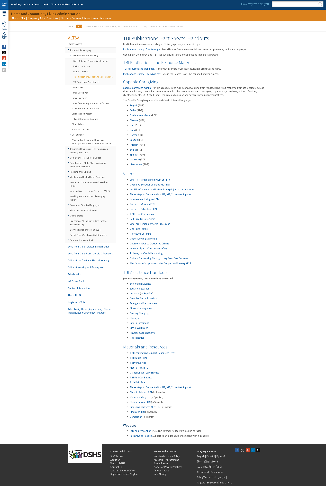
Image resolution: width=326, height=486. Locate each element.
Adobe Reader (161, 463)
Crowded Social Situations (144, 298)
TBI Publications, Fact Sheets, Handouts (93, 76)
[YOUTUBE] (4, 58)
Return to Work (81, 71)
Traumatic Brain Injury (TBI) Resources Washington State (89, 150)
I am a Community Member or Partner (90, 103)
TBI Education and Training (135, 26)
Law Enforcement (139, 323)
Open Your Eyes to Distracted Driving (149, 243)
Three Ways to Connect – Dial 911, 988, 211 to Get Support (160, 194)
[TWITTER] (4, 52)
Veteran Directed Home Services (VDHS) (90, 191)
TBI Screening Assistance (86, 82)
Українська (217, 472)
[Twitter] (242, 450)
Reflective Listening (141, 233)
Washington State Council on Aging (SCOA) (87, 198)
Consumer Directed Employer (85, 205)
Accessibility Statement (166, 459)
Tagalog (201, 482)
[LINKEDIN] (4, 64)
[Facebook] (237, 450)
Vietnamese (136, 164)
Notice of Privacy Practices (168, 467)
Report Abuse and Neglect (124, 474)
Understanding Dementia (143, 238)
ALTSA (73, 38)
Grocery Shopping (139, 313)
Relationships (137, 337)
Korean (134, 135)
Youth (133, 288)
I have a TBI (77, 87)
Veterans (135, 293)
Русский (220, 456)
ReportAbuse (4, 38)
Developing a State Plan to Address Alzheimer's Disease (88, 164)
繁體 (206, 461)
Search (320, 4)
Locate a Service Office (122, 470)
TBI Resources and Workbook (139, 68)
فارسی (221, 477)
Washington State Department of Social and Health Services (47, 4)
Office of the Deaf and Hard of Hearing (88, 260)
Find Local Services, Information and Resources (86, 18)
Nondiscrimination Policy (167, 456)
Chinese (134, 120)
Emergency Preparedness (143, 303)
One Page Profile (139, 228)
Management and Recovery (85, 108)
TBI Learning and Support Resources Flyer (152, 353)
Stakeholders (91, 26)
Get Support (78, 134)
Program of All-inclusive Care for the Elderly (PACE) (88, 222)
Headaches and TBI (140, 402)
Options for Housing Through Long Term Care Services (159, 258)
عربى (200, 466)
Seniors (134, 283)
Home (70, 26)
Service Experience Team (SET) (85, 229)
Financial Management (141, 308)
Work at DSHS (117, 463)
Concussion (136, 416)
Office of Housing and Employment (86, 267)
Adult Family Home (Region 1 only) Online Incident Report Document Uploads (89, 310)
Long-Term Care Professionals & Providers (90, 253)
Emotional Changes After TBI (145, 407)
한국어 (214, 461)
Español (210, 456)
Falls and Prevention (140, 430)
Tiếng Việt (202, 477)
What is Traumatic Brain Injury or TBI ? (150, 179)
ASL (230, 482)
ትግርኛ (223, 482)
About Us (115, 459)
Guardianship (76, 215)
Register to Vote (77, 302)
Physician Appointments (143, 332)
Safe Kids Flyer (138, 382)
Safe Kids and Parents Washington (90, 61)
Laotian (134, 139)
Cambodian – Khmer (140, 115)
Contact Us (116, 467)
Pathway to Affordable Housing (146, 253)
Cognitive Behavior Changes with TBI (150, 184)
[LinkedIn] (253, 450)
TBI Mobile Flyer (138, 357)
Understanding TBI (140, 397)
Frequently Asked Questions (43, 18)
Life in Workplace (139, 327)
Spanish (134, 154)
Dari (132, 125)
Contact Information (79, 288)
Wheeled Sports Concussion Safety (148, 248)
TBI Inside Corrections (142, 214)
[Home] (4, 5)
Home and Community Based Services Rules (89, 184)
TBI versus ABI (138, 362)
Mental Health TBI (139, 367)
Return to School (81, 66)
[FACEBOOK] (4, 47)
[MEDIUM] (4, 70)
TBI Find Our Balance (141, 377)
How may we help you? (255, 4)
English (134, 105)
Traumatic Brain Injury (110, 26)
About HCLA (18, 18)
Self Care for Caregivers (142, 219)
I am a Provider (79, 97)
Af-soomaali (203, 472)
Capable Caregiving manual (137, 87)
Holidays (134, 318)
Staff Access (116, 456)
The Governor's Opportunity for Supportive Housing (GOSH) (161, 263)
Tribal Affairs (74, 274)
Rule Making (160, 474)
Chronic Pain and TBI (141, 392)
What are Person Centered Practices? (150, 223)
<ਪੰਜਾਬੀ (218, 466)
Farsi (132, 130)
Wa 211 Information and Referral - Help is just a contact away (162, 189)
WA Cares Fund (76, 281)
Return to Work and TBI (142, 204)
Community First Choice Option (85, 157)
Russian (134, 144)
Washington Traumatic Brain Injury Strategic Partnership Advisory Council (91, 141)
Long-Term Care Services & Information (89, 246)
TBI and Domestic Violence (85, 118)
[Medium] (258, 450)
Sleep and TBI (137, 411)
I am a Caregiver (80, 92)
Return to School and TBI (143, 209)
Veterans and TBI (80, 129)
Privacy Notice (161, 470)
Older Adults (78, 124)
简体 (199, 461)
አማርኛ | (213, 477)
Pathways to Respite (141, 435)
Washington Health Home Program (87, 177)
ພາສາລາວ (212, 482)
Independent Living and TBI (145, 199)
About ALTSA (74, 295)
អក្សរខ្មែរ (208, 466)
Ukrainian (135, 159)
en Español (145, 283)
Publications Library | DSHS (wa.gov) (142, 49)
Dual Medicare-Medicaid (82, 240)
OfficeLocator (4, 28)
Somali (133, 149)
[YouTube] (247, 450)
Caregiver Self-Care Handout (145, 372)
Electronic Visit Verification (83, 210)
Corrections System (82, 113)
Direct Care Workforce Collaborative (88, 234)
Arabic (133, 110)
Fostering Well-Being (80, 171)
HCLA (79, 26)
